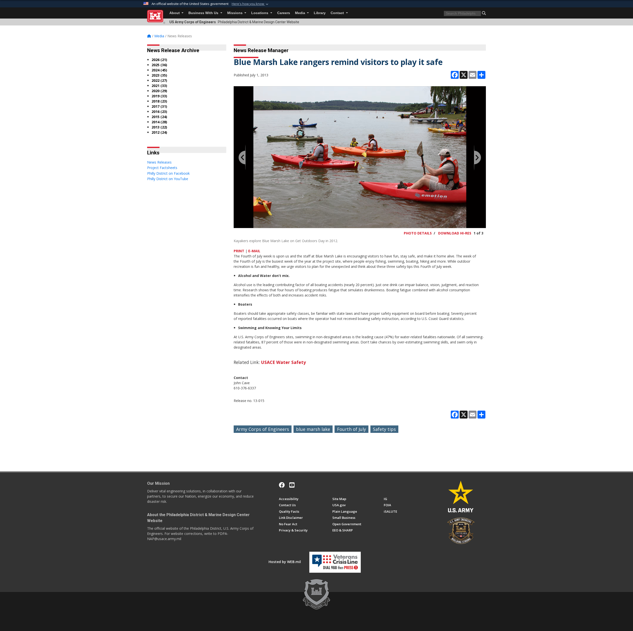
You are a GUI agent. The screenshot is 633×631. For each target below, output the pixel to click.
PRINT (239, 251)
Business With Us (203, 13)
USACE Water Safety (283, 362)
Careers (283, 13)
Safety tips (384, 429)
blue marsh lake (313, 429)
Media (300, 13)
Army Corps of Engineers (262, 429)
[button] (250, 3)
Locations (260, 13)
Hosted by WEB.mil (285, 561)
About (175, 13)
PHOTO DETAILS (418, 233)
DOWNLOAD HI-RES (454, 233)
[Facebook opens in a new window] (282, 485)
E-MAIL (254, 251)
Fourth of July (351, 429)
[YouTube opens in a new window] (291, 485)
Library (320, 13)
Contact (338, 13)
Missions (235, 13)
